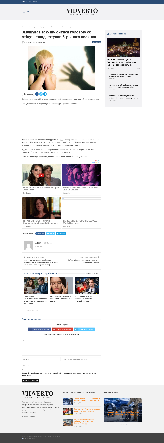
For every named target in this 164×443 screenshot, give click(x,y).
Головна (24, 1)
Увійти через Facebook (41, 329)
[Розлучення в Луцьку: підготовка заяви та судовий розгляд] (87, 285)
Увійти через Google (64, 329)
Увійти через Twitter (86, 329)
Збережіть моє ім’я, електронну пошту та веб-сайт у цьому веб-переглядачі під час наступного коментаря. (60, 374)
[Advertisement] (61, 122)
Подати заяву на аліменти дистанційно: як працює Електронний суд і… (84, 422)
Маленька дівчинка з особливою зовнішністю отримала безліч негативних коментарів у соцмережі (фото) (41, 262)
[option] (123, 411)
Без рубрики (97, 42)
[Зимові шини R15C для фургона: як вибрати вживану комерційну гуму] (68, 401)
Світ (30, 1)
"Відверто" (50, 405)
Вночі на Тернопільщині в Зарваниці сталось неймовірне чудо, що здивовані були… (121, 62)
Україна (35, 1)
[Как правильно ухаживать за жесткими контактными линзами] (61, 285)
